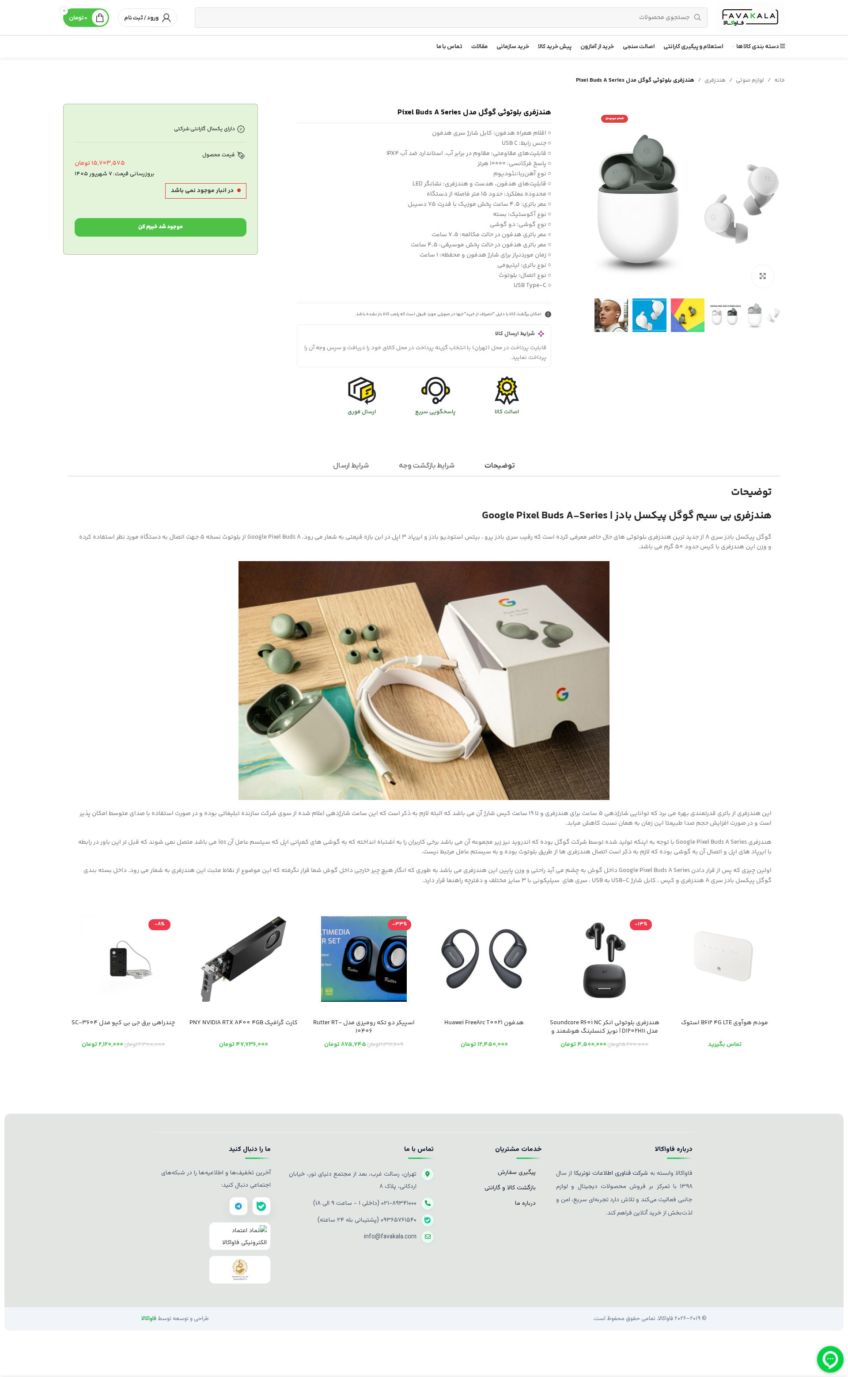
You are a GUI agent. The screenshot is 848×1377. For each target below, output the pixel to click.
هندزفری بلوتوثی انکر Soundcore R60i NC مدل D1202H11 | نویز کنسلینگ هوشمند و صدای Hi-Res (604, 1031)
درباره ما (525, 1203)
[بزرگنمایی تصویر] (763, 276)
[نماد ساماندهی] (240, 1270)
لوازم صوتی (750, 80)
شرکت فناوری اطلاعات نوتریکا (610, 1173)
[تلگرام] (238, 1206)
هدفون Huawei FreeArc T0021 (484, 1023)
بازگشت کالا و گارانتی (510, 1188)
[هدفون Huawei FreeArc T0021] (484, 959)
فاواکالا (148, 1318)
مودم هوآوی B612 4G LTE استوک (724, 1023)
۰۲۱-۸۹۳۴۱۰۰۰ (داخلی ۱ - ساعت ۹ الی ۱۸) (364, 1203)
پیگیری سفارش (517, 1172)
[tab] (499, 466)
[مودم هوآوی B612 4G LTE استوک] (724, 959)
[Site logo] (750, 18)
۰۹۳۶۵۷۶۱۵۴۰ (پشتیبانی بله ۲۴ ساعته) (367, 1220)
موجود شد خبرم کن (160, 227)
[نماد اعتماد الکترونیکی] (240, 1236)
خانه (779, 80)
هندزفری (715, 80)
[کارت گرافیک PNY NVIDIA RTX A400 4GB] (243, 959)
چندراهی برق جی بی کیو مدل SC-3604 (123, 1023)
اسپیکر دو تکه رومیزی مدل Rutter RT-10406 (364, 1027)
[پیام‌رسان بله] (261, 1206)
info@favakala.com (390, 1237)
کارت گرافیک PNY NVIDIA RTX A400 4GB (243, 1023)
